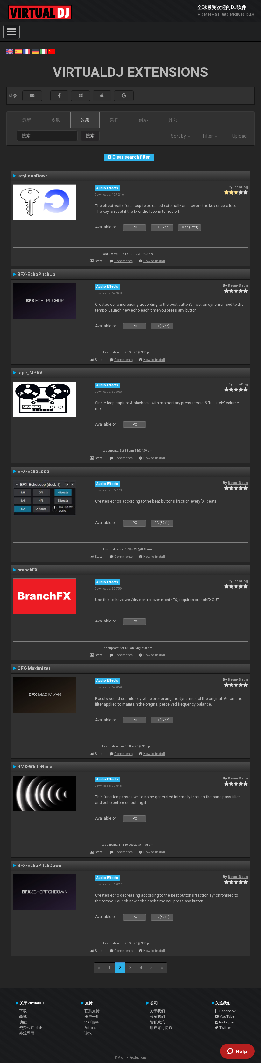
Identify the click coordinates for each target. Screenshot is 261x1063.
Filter (208, 136)
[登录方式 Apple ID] (102, 95)
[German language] (35, 51)
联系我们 (157, 1016)
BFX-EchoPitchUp (36, 274)
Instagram (227, 1022)
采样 (114, 120)
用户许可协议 (161, 1027)
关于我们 (157, 1011)
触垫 (143, 120)
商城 (23, 1016)
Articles (90, 1027)
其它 (172, 120)
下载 (23, 1011)
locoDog (240, 187)
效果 (85, 120)
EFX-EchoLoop (33, 471)
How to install (154, 261)
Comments (123, 261)
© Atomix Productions (131, 1057)
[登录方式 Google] (124, 95)
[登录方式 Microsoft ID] (80, 95)
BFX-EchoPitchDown (39, 865)
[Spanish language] (18, 51)
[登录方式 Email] (32, 95)
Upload (239, 136)
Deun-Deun (238, 285)
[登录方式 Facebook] (59, 95)
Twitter (224, 1027)
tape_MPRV (30, 372)
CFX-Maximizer (34, 668)
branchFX (28, 569)
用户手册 (92, 1016)
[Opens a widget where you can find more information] (237, 1052)
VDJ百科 (91, 1022)
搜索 (90, 135)
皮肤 (55, 120)
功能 (23, 1022)
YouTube (226, 1016)
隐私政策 (157, 1022)
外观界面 (26, 1033)
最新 (26, 120)
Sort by (179, 136)
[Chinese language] (51, 51)
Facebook (226, 1011)
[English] (9, 51)
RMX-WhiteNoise (36, 766)
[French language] (26, 51)
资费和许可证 (30, 1027)
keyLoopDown (33, 175)
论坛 (88, 1033)
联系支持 (92, 1011)
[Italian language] (43, 51)
